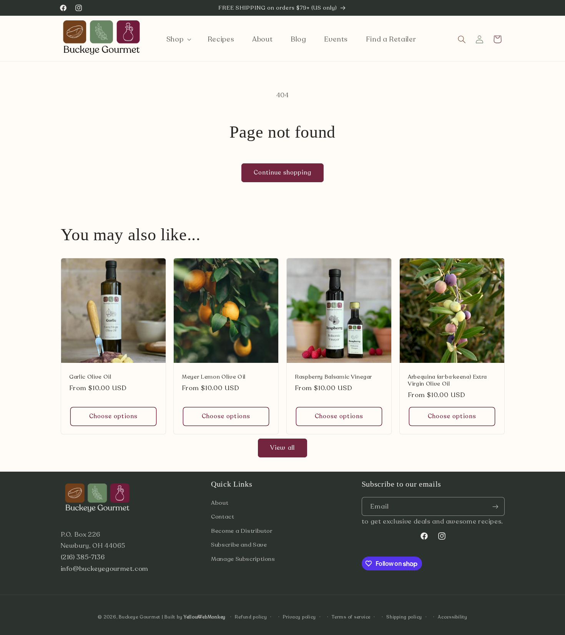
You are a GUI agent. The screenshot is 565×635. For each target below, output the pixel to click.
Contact (222, 516)
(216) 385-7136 (83, 557)
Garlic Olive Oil (90, 377)
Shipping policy (404, 617)
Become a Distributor (242, 531)
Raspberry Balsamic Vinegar (333, 377)
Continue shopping (283, 172)
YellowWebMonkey (205, 617)
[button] (177, 39)
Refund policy (251, 617)
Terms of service (351, 617)
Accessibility (452, 617)
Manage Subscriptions (243, 559)
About (219, 503)
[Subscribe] (495, 506)
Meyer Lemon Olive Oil (214, 377)
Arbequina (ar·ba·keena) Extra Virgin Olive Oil (447, 381)
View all (282, 448)
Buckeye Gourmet (139, 617)
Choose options (113, 416)
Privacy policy (299, 617)
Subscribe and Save (239, 545)
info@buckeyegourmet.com (105, 568)
